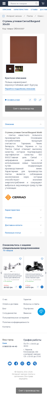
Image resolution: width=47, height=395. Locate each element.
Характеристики (21, 10)
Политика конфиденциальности (16, 322)
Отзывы (34, 10)
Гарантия (27, 299)
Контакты (6, 327)
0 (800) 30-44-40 (10, 346)
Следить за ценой (40, 100)
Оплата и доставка (10, 304)
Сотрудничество (10, 313)
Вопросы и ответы (31, 304)
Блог (4, 309)
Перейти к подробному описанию (20, 89)
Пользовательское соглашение (16, 318)
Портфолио (29, 309)
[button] (41, 311)
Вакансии (27, 313)
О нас (5, 299)
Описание (7, 10)
